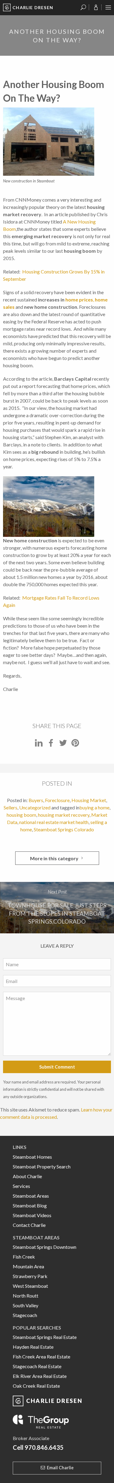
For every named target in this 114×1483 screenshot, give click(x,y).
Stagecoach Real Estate (37, 1366)
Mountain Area (28, 1266)
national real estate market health (53, 822)
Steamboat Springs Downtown (44, 1247)
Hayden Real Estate (33, 1347)
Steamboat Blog (30, 1205)
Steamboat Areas (31, 1196)
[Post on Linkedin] (39, 745)
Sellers (10, 807)
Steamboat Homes (32, 1157)
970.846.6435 (44, 1447)
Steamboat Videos (32, 1215)
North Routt (25, 1295)
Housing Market (88, 800)
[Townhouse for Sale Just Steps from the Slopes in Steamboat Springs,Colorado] (57, 907)
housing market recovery (63, 815)
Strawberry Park (30, 1276)
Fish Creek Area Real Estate (41, 1356)
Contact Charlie (29, 1225)
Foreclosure (57, 800)
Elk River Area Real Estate (40, 1376)
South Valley (25, 1305)
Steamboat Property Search (42, 1166)
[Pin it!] (75, 745)
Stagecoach (25, 1315)
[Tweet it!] (63, 745)
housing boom (21, 815)
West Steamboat (30, 1286)
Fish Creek (24, 1256)
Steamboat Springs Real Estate (45, 1337)
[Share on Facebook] (51, 745)
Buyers (36, 800)
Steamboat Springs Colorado (64, 829)
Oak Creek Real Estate (36, 1386)
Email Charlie (60, 1467)
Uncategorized (34, 807)
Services (21, 1186)
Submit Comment (57, 1066)
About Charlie (27, 1176)
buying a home (94, 807)
